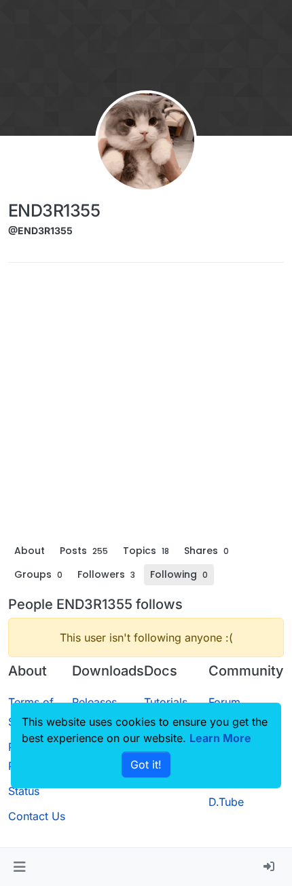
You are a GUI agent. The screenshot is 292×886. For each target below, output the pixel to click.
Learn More (220, 738)
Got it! (146, 764)
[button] (19, 867)
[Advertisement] (146, 406)
